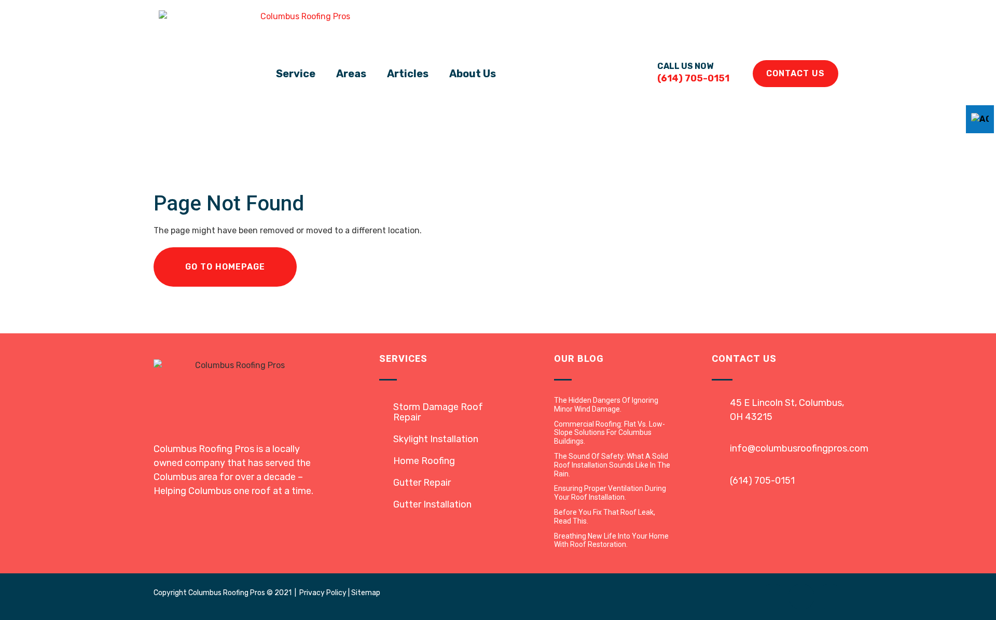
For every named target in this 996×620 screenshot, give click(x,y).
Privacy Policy (323, 592)
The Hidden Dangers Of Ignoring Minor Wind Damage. (606, 404)
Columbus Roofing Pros (226, 592)
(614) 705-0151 (762, 480)
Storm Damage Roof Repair (438, 412)
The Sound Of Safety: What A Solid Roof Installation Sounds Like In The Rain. (612, 465)
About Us (472, 73)
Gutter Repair (422, 482)
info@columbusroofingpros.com (799, 448)
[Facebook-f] (773, 597)
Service (295, 73)
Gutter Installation (432, 504)
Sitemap (365, 592)
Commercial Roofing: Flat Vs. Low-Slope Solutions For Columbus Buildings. (609, 433)
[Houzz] (801, 597)
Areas (351, 73)
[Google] (830, 597)
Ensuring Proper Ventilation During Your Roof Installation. (610, 492)
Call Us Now (685, 66)
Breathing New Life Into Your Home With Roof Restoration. (611, 540)
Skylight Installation (435, 439)
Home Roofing (424, 461)
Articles (407, 73)
